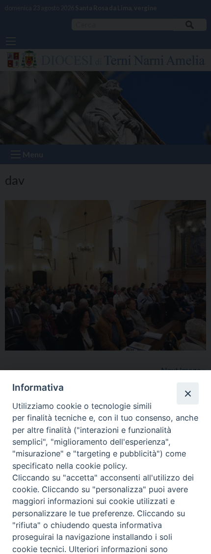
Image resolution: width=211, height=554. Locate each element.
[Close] (187, 393)
